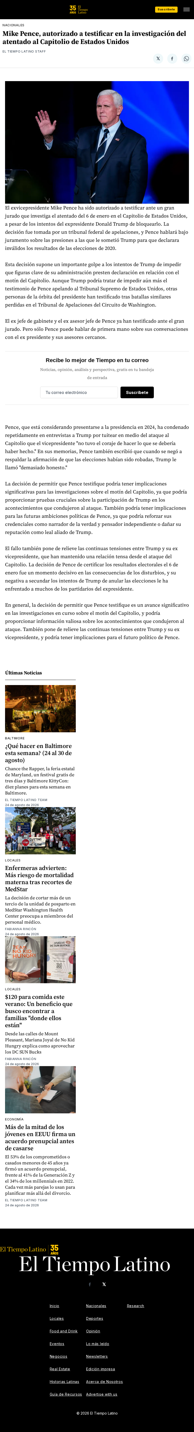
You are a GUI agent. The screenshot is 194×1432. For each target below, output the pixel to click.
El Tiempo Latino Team (26, 800)
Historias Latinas (64, 1381)
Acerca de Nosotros (104, 1381)
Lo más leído (97, 1344)
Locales (13, 860)
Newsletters (97, 1356)
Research (135, 1306)
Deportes (94, 1318)
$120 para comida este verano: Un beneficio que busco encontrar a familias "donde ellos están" (38, 1011)
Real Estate (60, 1369)
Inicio (54, 1306)
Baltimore (15, 738)
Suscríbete (166, 9)
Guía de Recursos (66, 1394)
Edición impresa (100, 1369)
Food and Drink (64, 1331)
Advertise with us (101, 1394)
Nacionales (14, 25)
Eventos (57, 1344)
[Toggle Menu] (186, 10)
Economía (14, 1119)
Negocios (58, 1356)
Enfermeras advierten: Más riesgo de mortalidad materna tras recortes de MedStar (39, 878)
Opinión (93, 1331)
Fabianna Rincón (20, 929)
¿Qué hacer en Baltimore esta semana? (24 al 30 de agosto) (38, 753)
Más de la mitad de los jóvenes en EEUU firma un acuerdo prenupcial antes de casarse (40, 1137)
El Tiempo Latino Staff (24, 51)
